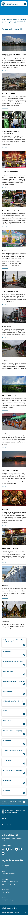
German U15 (17, 867)
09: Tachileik (7, 721)
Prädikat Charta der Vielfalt (8, 875)
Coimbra (4, 867)
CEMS (3, 891)
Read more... (5, 70)
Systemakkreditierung (7, 892)
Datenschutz (5, 837)
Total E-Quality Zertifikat (8, 873)
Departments (6, 825)
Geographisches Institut (12, 4)
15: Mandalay (7, 780)
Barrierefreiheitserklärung (15, 837)
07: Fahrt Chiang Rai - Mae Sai (13, 701)
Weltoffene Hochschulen (8, 883)
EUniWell (10, 867)
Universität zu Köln (12, 3)
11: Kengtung (7, 740)
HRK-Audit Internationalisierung (10, 881)
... (5, 21)
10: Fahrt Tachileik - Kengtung (12, 731)
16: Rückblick (7, 790)
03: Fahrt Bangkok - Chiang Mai (13, 661)
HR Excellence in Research (8, 884)
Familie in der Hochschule (8, 900)
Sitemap (13, 838)
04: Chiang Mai (8, 671)
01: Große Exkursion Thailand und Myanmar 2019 (13, 641)
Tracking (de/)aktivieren (8, 912)
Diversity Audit (20, 875)
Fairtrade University (6, 899)
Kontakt (3, 840)
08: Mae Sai (6, 711)
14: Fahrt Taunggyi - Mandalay (12, 770)
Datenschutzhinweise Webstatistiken (11, 911)
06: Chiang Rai (7, 691)
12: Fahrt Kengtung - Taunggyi (12, 750)
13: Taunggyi (7, 760)
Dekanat (5, 818)
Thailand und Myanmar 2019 (9, 22)
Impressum (20, 838)
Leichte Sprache (6, 838)
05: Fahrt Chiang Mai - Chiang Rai (14, 681)
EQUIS (8, 891)
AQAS (12, 891)
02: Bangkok (7, 651)
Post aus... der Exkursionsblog (15, 21)
